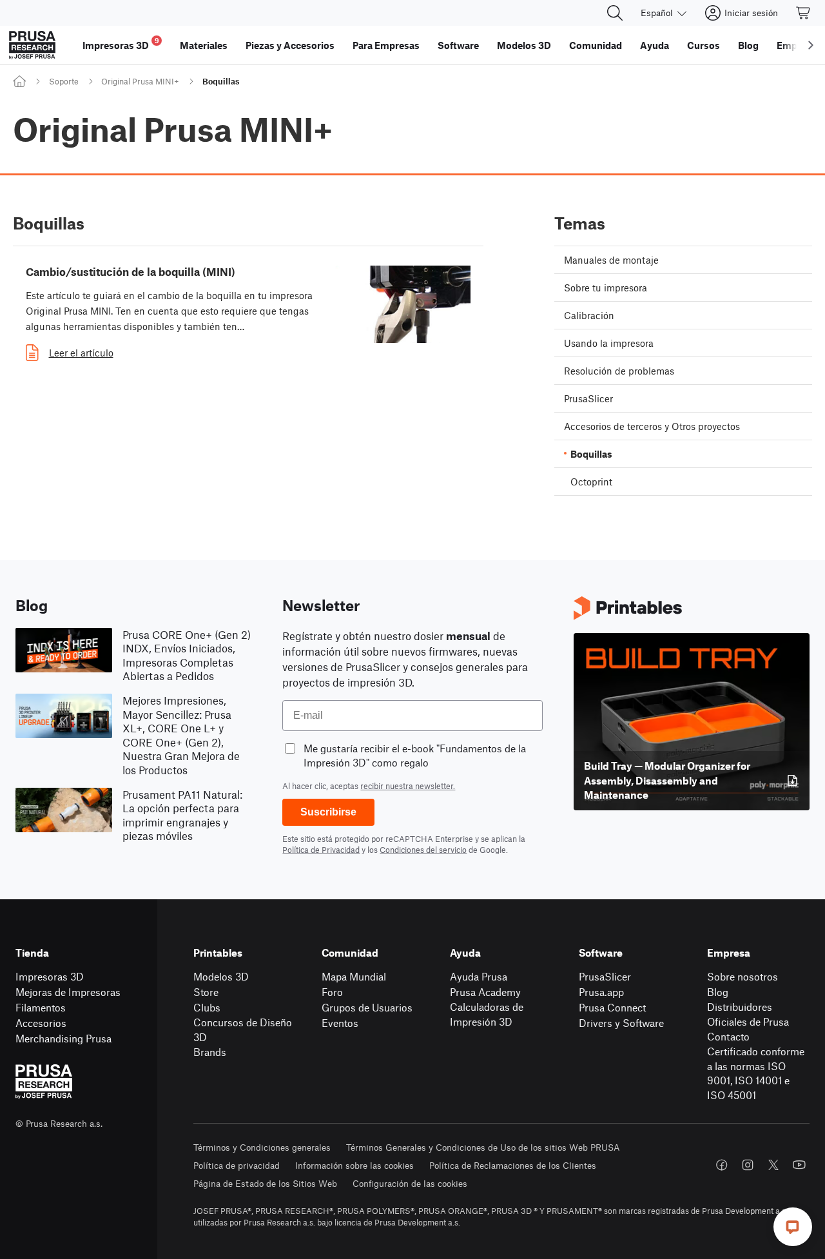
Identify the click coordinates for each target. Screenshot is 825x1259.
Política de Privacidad (321, 849)
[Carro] (804, 13)
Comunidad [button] (595, 45)
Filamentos (40, 1007)
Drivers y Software (621, 1023)
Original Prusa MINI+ (140, 81)
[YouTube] (799, 1165)
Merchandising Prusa (63, 1038)
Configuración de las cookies (410, 1183)
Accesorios (40, 1023)
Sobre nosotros (742, 976)
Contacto (728, 1036)
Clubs (206, 1007)
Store (205, 992)
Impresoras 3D (49, 976)
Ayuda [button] (654, 45)
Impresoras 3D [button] (120, 43)
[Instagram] (747, 1165)
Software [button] (458, 45)
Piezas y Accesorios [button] (290, 45)
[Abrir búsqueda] (615, 13)
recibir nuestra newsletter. (407, 786)
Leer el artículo (81, 352)
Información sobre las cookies (354, 1165)
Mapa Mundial (354, 976)
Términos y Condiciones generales (262, 1147)
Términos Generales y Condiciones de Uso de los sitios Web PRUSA (483, 1147)
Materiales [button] (204, 45)
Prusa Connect (612, 1007)
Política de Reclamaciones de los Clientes (512, 1165)
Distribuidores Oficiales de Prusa (748, 1014)
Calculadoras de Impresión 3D (486, 1014)
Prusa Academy (485, 992)
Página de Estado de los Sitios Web (265, 1183)
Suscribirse (328, 811)
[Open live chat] (792, 1226)
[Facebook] (722, 1165)
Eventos (340, 1023)
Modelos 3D (221, 976)
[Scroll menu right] (811, 45)
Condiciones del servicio (423, 849)
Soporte (64, 81)
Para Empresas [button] (386, 45)
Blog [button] (748, 45)
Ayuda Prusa (478, 976)
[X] (773, 1165)
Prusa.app (601, 992)
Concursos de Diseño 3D (242, 1029)
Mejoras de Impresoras (68, 992)
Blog (717, 992)
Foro (332, 992)
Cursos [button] (703, 45)
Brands (209, 1052)
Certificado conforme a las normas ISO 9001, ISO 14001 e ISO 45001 (755, 1073)
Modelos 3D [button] (524, 45)
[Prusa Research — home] (32, 45)
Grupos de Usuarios (367, 1007)
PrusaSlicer (605, 976)
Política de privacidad (236, 1165)
